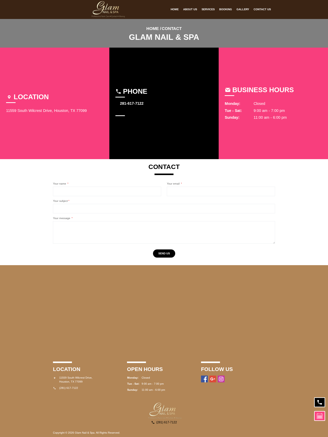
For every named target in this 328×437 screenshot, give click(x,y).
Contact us (262, 9)
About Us (190, 9)
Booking (225, 9)
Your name (60, 183)
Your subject (61, 200)
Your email (174, 183)
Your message (63, 218)
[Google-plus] (212, 379)
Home (175, 9)
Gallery (243, 9)
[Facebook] (204, 379)
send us (164, 253)
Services (208, 9)
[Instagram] (221, 379)
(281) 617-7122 (68, 387)
